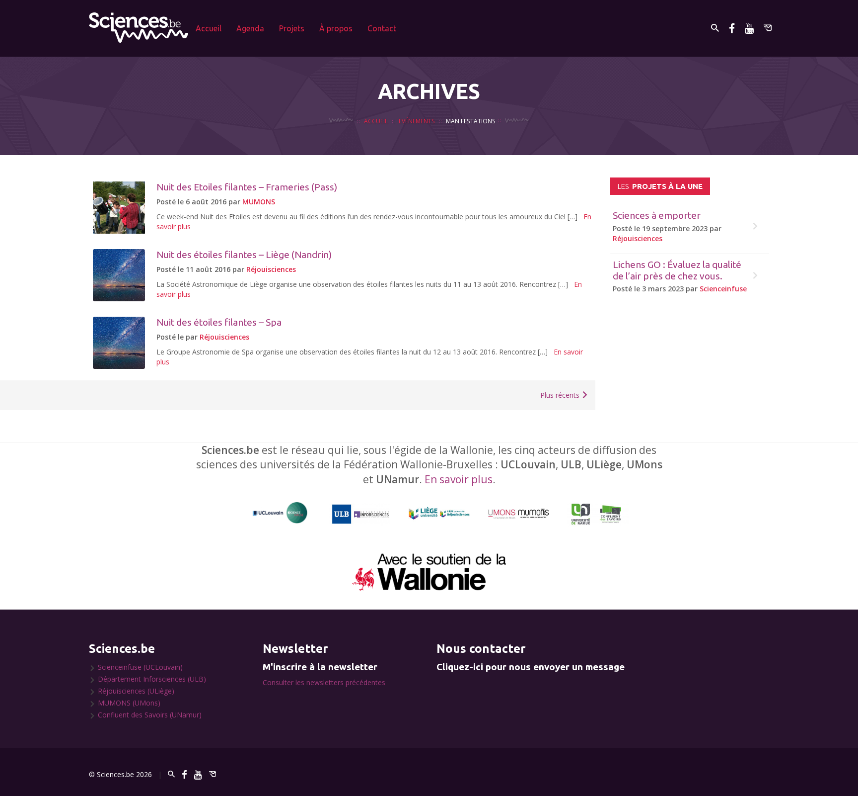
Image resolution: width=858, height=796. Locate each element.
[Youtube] (749, 28)
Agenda (250, 28)
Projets (291, 28)
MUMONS (258, 201)
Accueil (208, 28)
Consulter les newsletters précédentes (324, 682)
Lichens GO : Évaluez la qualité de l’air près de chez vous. (677, 270)
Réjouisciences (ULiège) (136, 691)
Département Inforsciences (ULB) (152, 679)
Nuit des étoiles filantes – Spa (219, 322)
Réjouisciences (271, 269)
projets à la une (660, 186)
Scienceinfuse (723, 288)
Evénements (417, 121)
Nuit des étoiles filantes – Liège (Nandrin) (244, 254)
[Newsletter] (768, 28)
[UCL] (280, 513)
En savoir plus (459, 479)
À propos (336, 28)
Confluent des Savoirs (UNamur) (150, 714)
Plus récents (560, 395)
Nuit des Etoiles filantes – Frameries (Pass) (246, 186)
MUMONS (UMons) (129, 703)
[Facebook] (732, 28)
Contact (381, 28)
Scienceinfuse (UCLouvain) (140, 667)
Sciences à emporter (657, 215)
